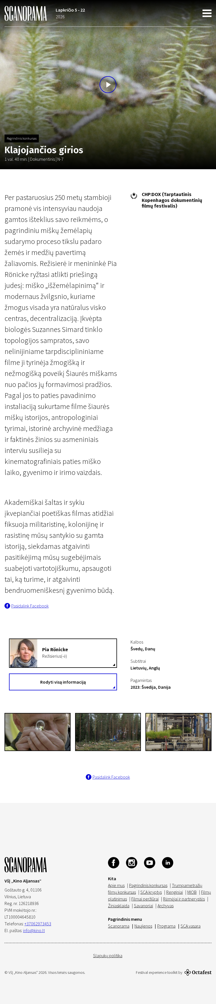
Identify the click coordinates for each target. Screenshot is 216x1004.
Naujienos (143, 926)
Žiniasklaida (118, 905)
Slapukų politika (107, 955)
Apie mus (116, 885)
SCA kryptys (151, 892)
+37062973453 (37, 923)
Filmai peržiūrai (145, 899)
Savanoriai (143, 905)
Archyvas (166, 905)
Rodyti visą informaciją (63, 682)
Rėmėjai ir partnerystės (184, 899)
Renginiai (174, 892)
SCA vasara (191, 926)
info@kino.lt (34, 930)
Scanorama (118, 926)
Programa (166, 926)
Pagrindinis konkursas (22, 138)
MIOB (192, 892)
